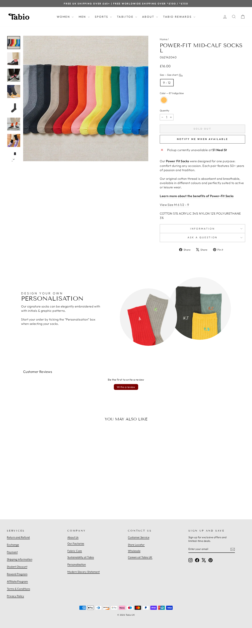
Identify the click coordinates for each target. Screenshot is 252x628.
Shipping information (19, 559)
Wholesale (134, 550)
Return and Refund (18, 537)
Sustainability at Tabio (80, 557)
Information (202, 228)
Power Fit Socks (177, 161)
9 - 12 (167, 83)
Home (163, 39)
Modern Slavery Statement (83, 571)
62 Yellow (163, 100)
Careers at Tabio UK (140, 557)
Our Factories (75, 543)
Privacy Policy (15, 596)
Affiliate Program (17, 581)
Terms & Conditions (18, 588)
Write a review (126, 387)
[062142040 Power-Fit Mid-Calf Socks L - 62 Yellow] (35, 499)
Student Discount (17, 566)
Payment (12, 552)
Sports (102, 16)
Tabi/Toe (125, 16)
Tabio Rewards (178, 16)
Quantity (164, 110)
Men (83, 16)
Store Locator (136, 544)
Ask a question (202, 237)
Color (172, 93)
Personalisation (76, 564)
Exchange (13, 544)
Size (169, 75)
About (148, 16)
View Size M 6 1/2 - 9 (174, 205)
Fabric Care (74, 550)
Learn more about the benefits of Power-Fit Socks (197, 196)
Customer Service (138, 537)
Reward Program (17, 574)
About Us (73, 537)
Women (64, 16)
